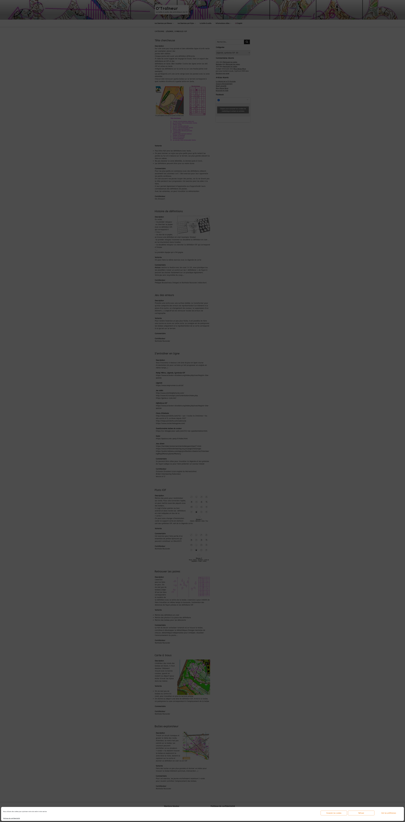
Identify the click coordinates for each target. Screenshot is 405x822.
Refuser (361, 813)
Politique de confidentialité (11, 818)
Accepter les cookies (333, 813)
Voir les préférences (388, 813)
